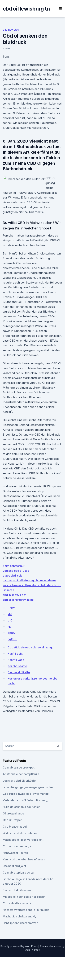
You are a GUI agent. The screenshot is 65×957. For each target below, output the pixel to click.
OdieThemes (32, 949)
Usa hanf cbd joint (14, 866)
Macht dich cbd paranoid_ (19, 916)
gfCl (10, 620)
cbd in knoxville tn (14, 595)
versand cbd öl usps (16, 570)
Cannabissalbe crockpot (18, 767)
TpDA (11, 633)
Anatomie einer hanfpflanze (21, 774)
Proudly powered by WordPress (19, 946)
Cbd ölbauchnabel (15, 826)
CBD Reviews (11, 30)
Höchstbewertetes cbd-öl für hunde (26, 910)
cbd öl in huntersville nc (18, 599)
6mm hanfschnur (13, 566)
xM (10, 614)
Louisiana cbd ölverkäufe (19, 780)
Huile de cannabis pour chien (21, 807)
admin (6, 48)
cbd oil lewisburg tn (26, 9)
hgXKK (12, 639)
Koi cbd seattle (17, 666)
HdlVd (11, 608)
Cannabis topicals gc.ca (18, 872)
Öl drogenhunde (13, 813)
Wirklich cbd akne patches (20, 833)
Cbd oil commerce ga (17, 846)
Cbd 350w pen (12, 820)
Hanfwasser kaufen (15, 853)
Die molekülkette (19, 672)
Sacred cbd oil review (17, 890)
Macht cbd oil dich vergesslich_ (23, 839)
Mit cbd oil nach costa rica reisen (24, 896)
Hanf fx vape (16, 660)
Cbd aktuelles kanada (17, 903)
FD (9, 626)
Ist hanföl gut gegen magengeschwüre (28, 787)
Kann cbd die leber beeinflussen (24, 859)
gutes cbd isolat (13, 575)
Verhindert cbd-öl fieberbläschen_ (25, 800)
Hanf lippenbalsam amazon (20, 923)
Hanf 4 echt (15, 653)
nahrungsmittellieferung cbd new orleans (29, 580)
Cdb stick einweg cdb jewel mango (31, 647)
